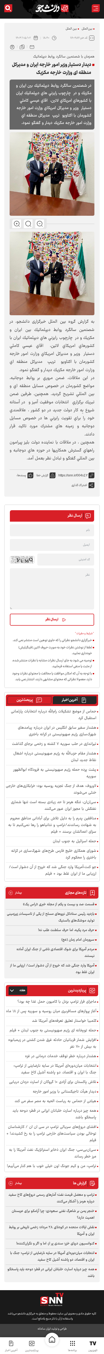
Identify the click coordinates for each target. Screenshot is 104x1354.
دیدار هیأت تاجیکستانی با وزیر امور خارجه (64, 1092)
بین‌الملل (87, 29)
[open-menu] (96, 8)
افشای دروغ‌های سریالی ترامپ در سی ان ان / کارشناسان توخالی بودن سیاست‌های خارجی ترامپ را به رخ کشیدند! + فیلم (51, 1134)
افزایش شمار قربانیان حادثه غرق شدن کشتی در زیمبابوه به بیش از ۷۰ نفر (52, 1043)
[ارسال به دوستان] (32, 46)
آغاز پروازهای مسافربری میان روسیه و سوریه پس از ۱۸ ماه (51, 1011)
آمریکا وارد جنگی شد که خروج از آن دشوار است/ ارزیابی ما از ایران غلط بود (52, 968)
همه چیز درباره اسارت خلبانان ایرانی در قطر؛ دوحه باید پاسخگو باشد (54, 1114)
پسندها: (21, 475)
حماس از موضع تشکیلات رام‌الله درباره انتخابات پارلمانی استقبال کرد (53, 715)
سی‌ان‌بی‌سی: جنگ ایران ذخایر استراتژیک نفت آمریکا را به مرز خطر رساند (52, 1153)
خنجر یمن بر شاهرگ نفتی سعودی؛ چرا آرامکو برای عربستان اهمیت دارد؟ (53, 1214)
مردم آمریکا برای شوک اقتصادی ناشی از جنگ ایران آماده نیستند (55, 952)
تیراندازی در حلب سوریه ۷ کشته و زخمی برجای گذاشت (54, 744)
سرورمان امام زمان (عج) (77, 940)
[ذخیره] (22, 46)
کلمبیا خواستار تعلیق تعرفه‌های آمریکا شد (64, 1021)
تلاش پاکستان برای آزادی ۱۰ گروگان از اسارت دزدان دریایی (52, 1082)
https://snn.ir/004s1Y (73, 475)
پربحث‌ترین (25, 700)
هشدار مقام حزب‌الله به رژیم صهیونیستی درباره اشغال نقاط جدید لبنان (54, 757)
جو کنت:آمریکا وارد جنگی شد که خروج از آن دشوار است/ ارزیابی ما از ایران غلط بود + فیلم (52, 870)
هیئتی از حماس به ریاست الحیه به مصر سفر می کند (55, 1101)
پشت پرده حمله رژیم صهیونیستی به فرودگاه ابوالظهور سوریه (54, 773)
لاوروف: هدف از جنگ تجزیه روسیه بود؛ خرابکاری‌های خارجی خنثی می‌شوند (51, 789)
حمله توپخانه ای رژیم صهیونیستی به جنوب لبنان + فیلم (53, 1030)
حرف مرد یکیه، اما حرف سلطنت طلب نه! (66, 930)
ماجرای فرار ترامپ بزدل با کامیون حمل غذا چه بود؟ (56, 1002)
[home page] (52, 1340)
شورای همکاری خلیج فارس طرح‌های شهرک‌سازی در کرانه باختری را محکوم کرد (53, 854)
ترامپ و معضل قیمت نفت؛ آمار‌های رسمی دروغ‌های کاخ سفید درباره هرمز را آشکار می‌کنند (51, 1198)
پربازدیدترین (31, 1350)
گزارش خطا (42, 475)
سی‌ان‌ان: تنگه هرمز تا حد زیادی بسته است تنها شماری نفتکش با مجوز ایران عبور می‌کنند (53, 805)
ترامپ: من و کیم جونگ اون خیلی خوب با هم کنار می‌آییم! (51, 1166)
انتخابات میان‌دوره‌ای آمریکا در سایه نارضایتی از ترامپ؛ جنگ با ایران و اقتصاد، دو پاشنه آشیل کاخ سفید (55, 1069)
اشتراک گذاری (79, 485)
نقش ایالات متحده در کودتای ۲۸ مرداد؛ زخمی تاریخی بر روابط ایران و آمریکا (51, 1230)
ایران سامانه (44, 1328)
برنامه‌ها (72, 1350)
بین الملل (71, 29)
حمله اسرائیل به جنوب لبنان (74, 841)
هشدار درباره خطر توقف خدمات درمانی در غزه (60, 1056)
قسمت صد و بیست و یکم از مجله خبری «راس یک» (58, 904)
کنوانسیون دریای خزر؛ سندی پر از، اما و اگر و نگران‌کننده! (55, 1243)
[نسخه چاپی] (12, 46)
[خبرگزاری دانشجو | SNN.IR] (52, 8)
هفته (22, 990)
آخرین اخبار (70, 700)
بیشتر (15, 892)
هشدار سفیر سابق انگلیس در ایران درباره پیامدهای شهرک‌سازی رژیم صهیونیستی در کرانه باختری (57, 731)
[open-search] (8, 8)
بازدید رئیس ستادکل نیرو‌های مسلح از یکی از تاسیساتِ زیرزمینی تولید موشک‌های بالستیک (50, 917)
